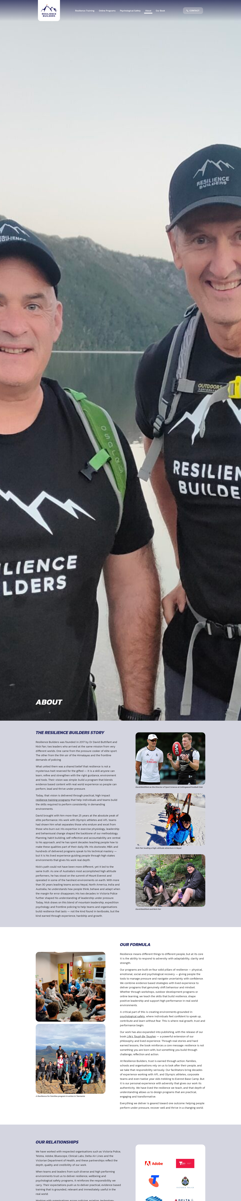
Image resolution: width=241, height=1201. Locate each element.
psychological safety (132, 1016)
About (148, 10)
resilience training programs (53, 800)
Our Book (160, 10)
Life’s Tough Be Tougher (141, 1036)
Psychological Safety (130, 10)
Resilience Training (84, 10)
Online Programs (107, 10)
